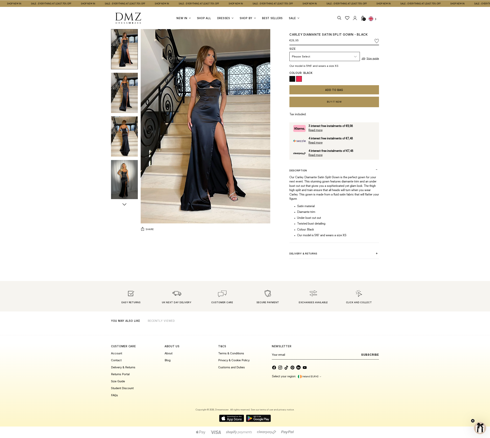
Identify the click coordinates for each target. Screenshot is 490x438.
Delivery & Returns (123, 367)
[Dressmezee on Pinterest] (292, 367)
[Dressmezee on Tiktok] (286, 367)
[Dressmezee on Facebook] (274, 367)
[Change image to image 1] (124, 49)
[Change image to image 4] (124, 180)
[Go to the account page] (354, 18)
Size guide (373, 58)
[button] (480, 428)
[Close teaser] (473, 421)
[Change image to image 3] (124, 136)
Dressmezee (222, 410)
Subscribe (370, 354)
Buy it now (334, 102)
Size (298, 48)
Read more (316, 130)
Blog (168, 360)
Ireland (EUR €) (310, 376)
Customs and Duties (231, 367)
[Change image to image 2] (124, 93)
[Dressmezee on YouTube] (304, 367)
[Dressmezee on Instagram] (280, 367)
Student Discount (122, 388)
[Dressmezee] (128, 18)
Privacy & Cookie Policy (234, 360)
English (374, 19)
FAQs (114, 395)
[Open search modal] (339, 18)
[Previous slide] (366, 326)
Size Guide (118, 381)
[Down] (124, 205)
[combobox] (374, 19)
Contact (116, 360)
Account (116, 353)
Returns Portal (120, 374)
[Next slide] (375, 326)
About (168, 353)
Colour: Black (301, 72)
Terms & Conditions (231, 353)
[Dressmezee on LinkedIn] (298, 367)
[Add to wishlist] (376, 41)
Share (150, 229)
